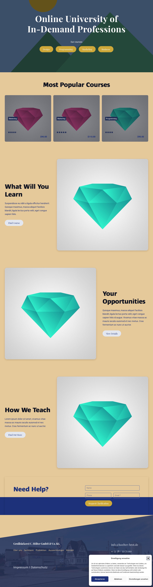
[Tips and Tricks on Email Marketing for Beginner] (28, 118)
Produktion (41, 550)
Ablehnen (118, 579)
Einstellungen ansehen (138, 579)
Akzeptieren (100, 579)
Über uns (17, 550)
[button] (148, 558)
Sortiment (29, 550)
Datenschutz (39, 567)
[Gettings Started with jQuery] (125, 118)
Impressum (20, 567)
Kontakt (70, 550)
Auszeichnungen (56, 550)
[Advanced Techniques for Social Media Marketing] (76, 118)
